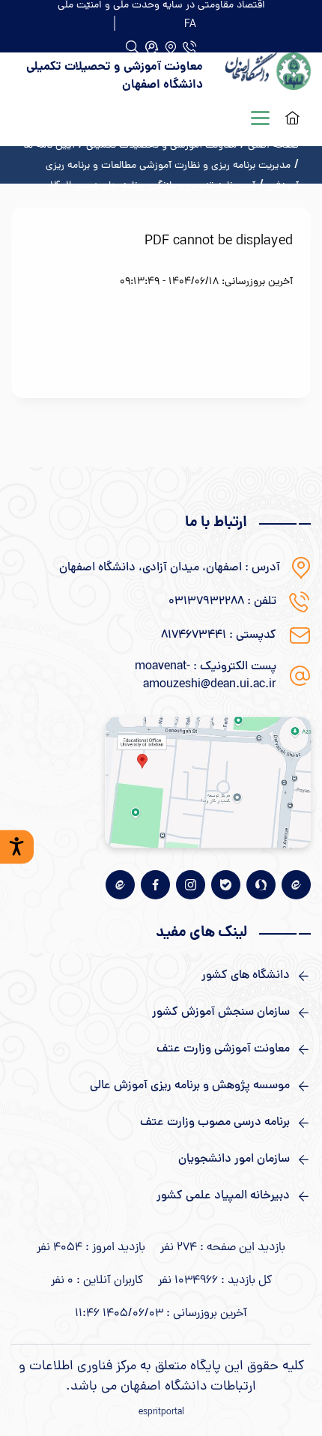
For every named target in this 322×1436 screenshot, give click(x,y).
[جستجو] (151, 47)
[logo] (268, 76)
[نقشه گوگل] (208, 782)
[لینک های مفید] (161, 976)
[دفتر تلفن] (189, 47)
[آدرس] (170, 47)
